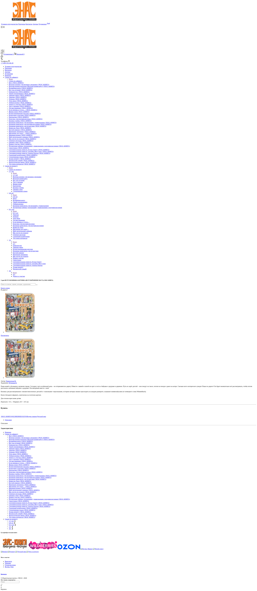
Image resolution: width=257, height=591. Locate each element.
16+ (14, 274)
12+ (14, 244)
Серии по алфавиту (15, 81)
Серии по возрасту (15, 169)
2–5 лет (15, 175)
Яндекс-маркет (32, 416)
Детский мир (41, 416)
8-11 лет (15, 213)
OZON (24, 416)
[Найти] (1, 584)
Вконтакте (8, 561)
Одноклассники (10, 565)
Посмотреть (5, 335)
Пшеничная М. (11, 381)
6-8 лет (15, 197)
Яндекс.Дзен (9, 567)
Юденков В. (13, 383)
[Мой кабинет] (2, 57)
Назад (11, 79)
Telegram (8, 563)
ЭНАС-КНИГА (6, 416)
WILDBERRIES (16, 416)
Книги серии (5, 288)
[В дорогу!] (20, 332)
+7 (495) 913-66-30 (7, 63)
